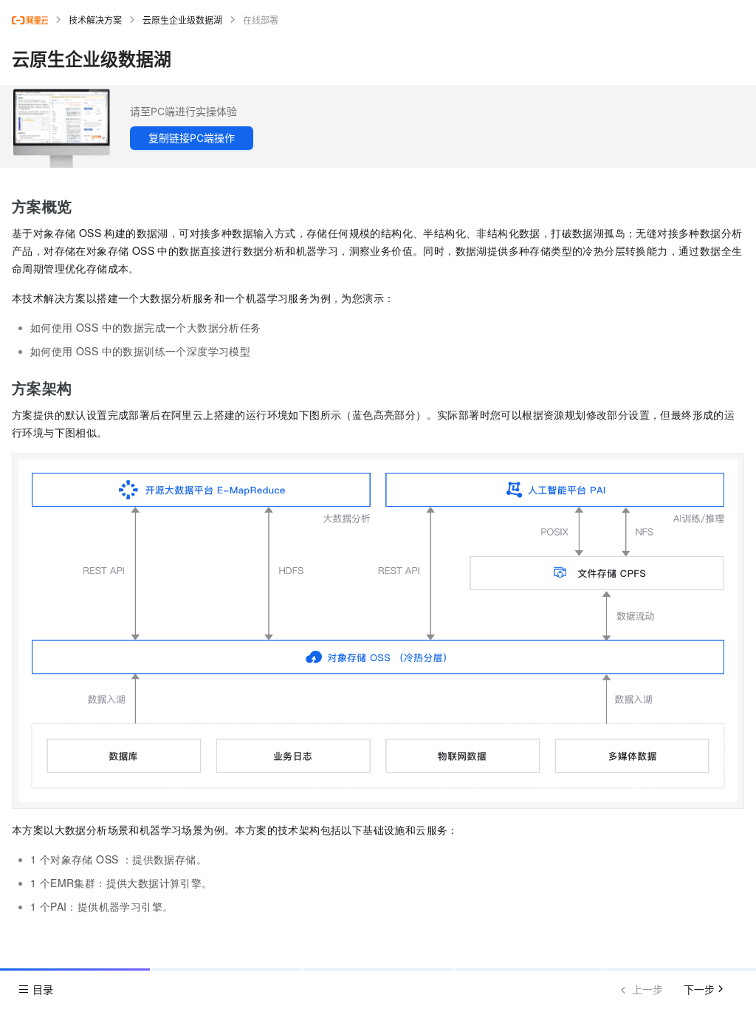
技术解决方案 (95, 20)
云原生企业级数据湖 (182, 20)
